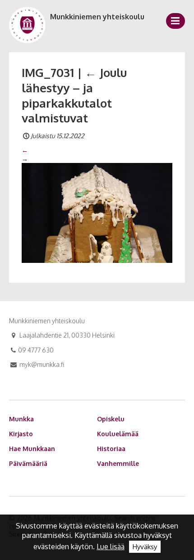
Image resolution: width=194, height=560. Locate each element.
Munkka (21, 419)
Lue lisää (111, 546)
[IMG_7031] (97, 212)
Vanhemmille (118, 463)
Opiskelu (111, 419)
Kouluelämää (118, 434)
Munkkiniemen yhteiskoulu (97, 16)
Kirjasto (21, 434)
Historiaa (111, 448)
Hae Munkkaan (32, 448)
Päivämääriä (28, 463)
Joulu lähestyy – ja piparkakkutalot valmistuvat (74, 95)
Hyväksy (145, 546)
